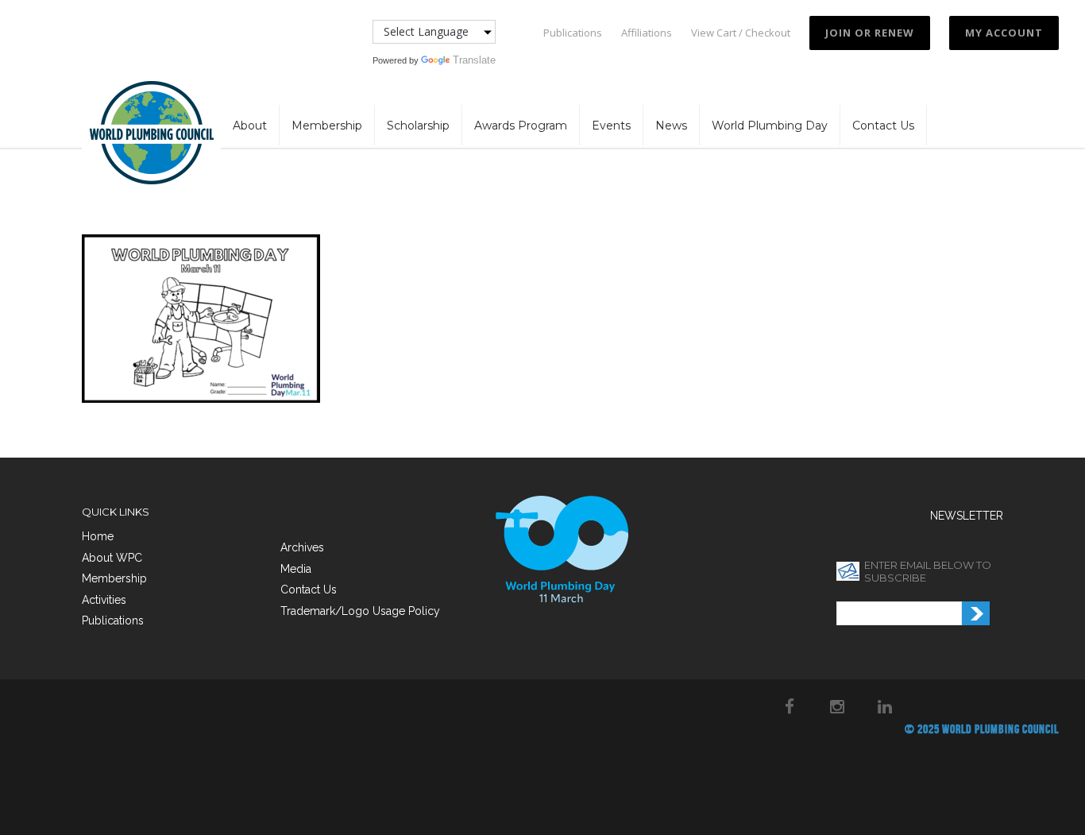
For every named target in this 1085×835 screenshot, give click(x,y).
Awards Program (520, 125)
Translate (474, 60)
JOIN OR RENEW (869, 32)
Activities (104, 599)
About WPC (112, 557)
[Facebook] (789, 706)
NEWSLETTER (966, 515)
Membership (327, 125)
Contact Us (883, 125)
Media (295, 568)
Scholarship (418, 125)
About (250, 125)
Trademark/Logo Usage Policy (360, 611)
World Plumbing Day (770, 125)
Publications (572, 33)
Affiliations (646, 33)
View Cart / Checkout (740, 33)
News (671, 125)
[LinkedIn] (885, 706)
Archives (302, 547)
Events (611, 125)
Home (98, 536)
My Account (1004, 32)
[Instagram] (837, 706)
